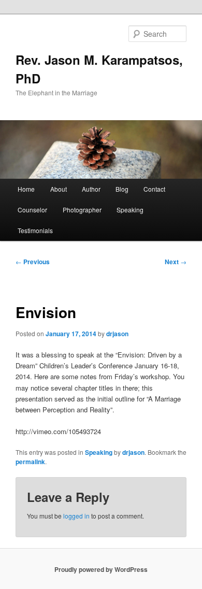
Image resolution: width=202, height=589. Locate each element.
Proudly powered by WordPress (101, 569)
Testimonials (35, 230)
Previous (33, 261)
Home (26, 188)
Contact (154, 188)
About (58, 188)
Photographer (82, 209)
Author (91, 188)
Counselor (32, 209)
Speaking (130, 209)
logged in (76, 515)
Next (175, 261)
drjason (117, 333)
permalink (30, 461)
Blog (122, 188)
